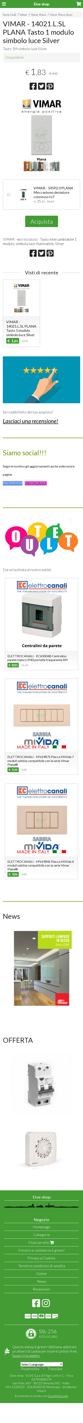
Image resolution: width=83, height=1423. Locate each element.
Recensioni (41, 1289)
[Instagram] (46, 1305)
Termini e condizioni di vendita (41, 1266)
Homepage (41, 1227)
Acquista (41, 221)
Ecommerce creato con (41, 1396)
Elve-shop (41, 4)
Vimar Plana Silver (61, 14)
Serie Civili (9, 14)
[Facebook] (36, 1305)
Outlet (41, 1273)
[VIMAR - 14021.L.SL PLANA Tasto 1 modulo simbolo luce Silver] (41, 135)
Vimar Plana (38, 14)
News (41, 1281)
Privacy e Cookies (41, 1258)
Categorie (41, 1234)
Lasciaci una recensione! (30, 421)
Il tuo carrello (39, 1242)
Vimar (23, 14)
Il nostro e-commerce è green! (41, 1250)
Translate (55, 1369)
